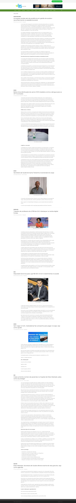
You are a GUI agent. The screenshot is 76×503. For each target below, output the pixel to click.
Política (32, 10)
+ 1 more (20, 16)
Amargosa (15, 16)
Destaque (23, 10)
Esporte (36, 10)
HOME (15, 10)
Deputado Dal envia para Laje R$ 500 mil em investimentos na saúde (36, 274)
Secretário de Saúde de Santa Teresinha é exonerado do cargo (34, 173)
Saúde (54, 10)
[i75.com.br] (21, 6)
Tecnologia (46, 10)
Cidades (19, 10)
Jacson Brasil (24, 174)
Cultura (51, 10)
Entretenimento (41, 10)
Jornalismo (28, 10)
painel (17, 209)
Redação (24, 22)
